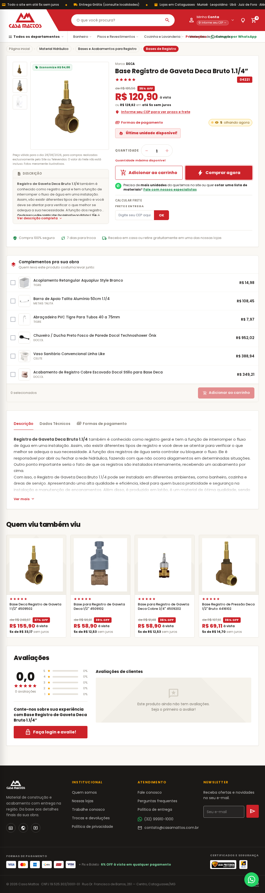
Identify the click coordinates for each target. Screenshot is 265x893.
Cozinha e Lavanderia (164, 36)
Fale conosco (150, 792)
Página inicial (19, 49)
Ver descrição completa (40, 218)
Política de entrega (155, 809)
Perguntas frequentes (157, 801)
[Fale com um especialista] (251, 879)
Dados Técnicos (55, 423)
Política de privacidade (92, 826)
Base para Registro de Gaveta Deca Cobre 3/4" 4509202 (163, 606)
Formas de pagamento (139, 122)
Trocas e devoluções (91, 818)
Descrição (23, 423)
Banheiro (82, 36)
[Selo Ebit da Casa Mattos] (243, 864)
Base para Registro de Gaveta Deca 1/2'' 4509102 (99, 606)
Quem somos (84, 792)
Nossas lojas (82, 801)
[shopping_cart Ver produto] (36, 565)
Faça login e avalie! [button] (50, 732)
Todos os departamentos (36, 36)
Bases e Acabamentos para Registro (107, 49)
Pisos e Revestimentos (118, 36)
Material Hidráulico (54, 49)
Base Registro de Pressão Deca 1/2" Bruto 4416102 (228, 606)
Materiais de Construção (212, 36)
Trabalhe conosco (88, 809)
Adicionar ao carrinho (148, 172)
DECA (130, 64)
